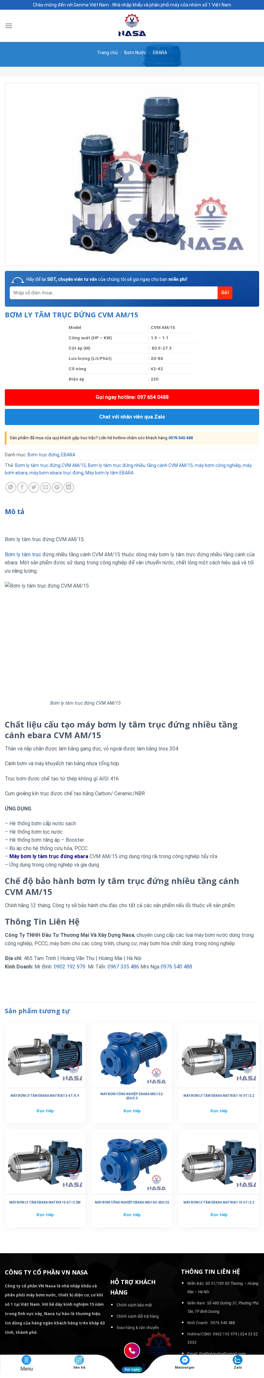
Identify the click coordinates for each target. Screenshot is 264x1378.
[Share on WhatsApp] (10, 487)
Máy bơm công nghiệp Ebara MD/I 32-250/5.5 (132, 1096)
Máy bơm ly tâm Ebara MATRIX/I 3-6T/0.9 (45, 1095)
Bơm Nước (135, 52)
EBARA (160, 52)
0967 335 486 (123, 967)
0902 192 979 (69, 967)
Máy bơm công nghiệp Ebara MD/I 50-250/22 (132, 1202)
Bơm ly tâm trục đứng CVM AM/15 (50, 465)
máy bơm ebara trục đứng (56, 472)
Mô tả (14, 511)
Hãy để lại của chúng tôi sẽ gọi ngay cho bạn (106, 279)
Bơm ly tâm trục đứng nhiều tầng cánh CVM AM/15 (140, 465)
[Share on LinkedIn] (68, 487)
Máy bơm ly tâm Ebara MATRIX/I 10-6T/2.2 (219, 1202)
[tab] (14, 511)
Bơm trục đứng (43, 454)
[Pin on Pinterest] (57, 487)
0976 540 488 (180, 437)
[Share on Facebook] (22, 487)
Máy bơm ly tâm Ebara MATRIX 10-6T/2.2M (44, 1202)
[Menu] (9, 26)
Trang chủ (107, 52)
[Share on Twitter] (34, 487)
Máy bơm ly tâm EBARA (109, 472)
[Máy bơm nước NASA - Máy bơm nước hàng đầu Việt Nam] (132, 26)
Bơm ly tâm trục (23, 554)
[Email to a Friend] (45, 487)
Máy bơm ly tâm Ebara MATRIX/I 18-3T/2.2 (219, 1095)
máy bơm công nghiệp (218, 465)
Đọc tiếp (45, 1110)
